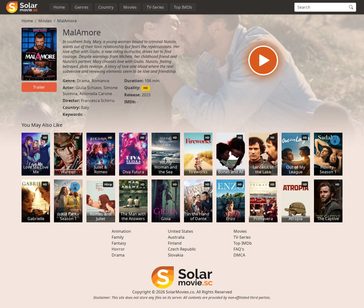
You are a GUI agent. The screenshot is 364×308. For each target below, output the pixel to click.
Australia (176, 237)
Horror (118, 249)
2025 (146, 95)
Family (118, 237)
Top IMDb (183, 7)
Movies (130, 7)
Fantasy (119, 243)
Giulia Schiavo (89, 87)
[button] (263, 60)
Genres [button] (81, 7)
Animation (121, 231)
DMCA (239, 255)
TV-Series (155, 7)
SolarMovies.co (180, 292)
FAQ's (239, 249)
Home (59, 7)
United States (180, 231)
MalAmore (67, 21)
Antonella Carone (95, 93)
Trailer (39, 87)
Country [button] (105, 7)
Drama (83, 80)
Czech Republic (182, 249)
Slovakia (175, 255)
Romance (100, 80)
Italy (85, 107)
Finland (175, 243)
